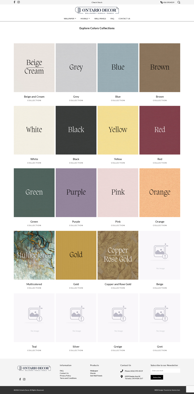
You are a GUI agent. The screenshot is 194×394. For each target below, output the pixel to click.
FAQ (112, 18)
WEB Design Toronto (161, 390)
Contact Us (124, 18)
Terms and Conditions (68, 378)
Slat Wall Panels (96, 376)
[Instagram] (18, 2)
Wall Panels (100, 18)
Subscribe (157, 377)
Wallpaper (69, 18)
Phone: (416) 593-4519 (134, 371)
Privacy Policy (65, 376)
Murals (84, 18)
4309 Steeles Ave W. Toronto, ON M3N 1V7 (134, 377)
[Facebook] (14, 2)
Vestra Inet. (176, 390)
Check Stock (97, 2)
